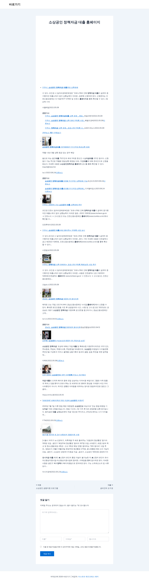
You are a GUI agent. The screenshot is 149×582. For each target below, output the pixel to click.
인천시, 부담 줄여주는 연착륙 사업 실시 (63, 230)
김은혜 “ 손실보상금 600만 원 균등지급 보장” (63, 341)
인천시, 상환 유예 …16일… (64, 116)
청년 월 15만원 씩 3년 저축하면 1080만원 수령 (60, 435)
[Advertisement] (74, 43)
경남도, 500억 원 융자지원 (60, 299)
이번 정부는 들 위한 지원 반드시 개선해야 (64, 375)
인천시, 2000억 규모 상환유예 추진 (62, 205)
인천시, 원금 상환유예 (60, 87)
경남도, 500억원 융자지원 (62, 327)
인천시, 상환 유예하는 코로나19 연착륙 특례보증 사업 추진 (69, 264)
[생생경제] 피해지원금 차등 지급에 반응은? (63, 400)
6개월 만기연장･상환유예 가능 (66, 181)
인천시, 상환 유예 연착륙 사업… (65, 120)
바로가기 (14, 4)
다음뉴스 (59, 172)
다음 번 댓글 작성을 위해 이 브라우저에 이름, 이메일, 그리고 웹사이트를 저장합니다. (72, 547)
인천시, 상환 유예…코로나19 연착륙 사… (64, 128)
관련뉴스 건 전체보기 (51, 133)
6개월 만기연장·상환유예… (65, 188)
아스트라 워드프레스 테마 (88, 576)
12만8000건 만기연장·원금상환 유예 (66, 147)
